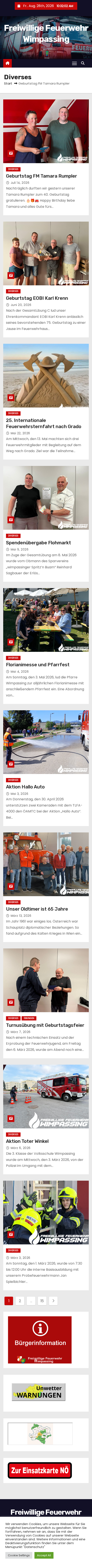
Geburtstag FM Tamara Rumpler (41, 176)
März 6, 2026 (21, 1148)
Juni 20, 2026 (21, 305)
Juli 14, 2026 (20, 183)
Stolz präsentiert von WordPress (31, 1543)
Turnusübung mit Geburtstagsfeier (45, 1025)
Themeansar (46, 1547)
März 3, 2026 (20, 1258)
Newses (71, 1543)
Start (8, 83)
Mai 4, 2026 (20, 671)
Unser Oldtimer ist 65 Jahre (37, 909)
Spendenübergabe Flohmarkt (38, 543)
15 (42, 1300)
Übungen (29, 1018)
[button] (84, 63)
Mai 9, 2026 (20, 549)
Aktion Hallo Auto (25, 787)
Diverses (13, 169)
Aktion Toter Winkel (27, 1141)
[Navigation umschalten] (74, 63)
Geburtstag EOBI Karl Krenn (37, 298)
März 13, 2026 (21, 916)
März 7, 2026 (21, 1032)
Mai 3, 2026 (19, 794)
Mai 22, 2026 (20, 433)
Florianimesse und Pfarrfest (38, 665)
